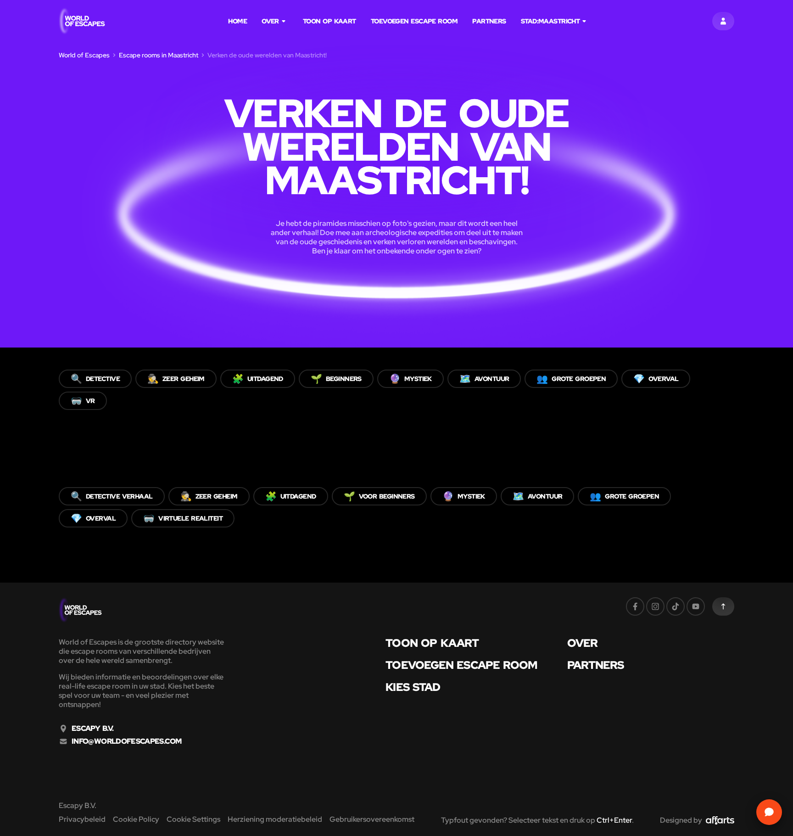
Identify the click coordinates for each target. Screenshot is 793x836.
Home (237, 21)
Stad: (550, 21)
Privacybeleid (82, 819)
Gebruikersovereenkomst (371, 819)
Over (270, 21)
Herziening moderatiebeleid (275, 819)
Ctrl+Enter (614, 820)
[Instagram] (655, 606)
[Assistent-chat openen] (769, 812)
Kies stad (412, 687)
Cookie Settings (193, 819)
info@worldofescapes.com (126, 741)
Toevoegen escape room (414, 21)
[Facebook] (635, 606)
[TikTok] (675, 606)
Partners (489, 21)
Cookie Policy (136, 819)
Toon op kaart (329, 21)
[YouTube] (696, 606)
